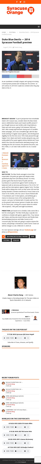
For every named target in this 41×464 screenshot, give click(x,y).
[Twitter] (20, 2)
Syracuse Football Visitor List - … (14, 382)
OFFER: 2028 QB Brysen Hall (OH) (14, 396)
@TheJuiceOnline (13, 232)
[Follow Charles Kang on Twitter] (20, 303)
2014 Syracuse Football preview (17, 236)
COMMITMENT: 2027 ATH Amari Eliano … (16, 410)
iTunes (17, 342)
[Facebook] (16, 2)
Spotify (31, 342)
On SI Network (22, 462)
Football (6, 240)
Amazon (22, 342)
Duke (32, 236)
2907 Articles (29, 295)
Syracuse (16, 240)
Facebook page (29, 230)
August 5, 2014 (7, 47)
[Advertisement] (21, 19)
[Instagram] (24, 2)
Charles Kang (18, 47)
